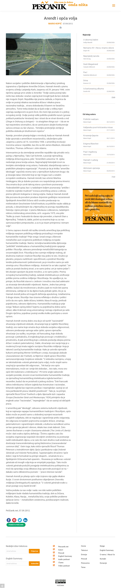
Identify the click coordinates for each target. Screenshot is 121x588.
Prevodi (61, 553)
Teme (83, 567)
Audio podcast (64, 559)
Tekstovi (84, 550)
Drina (85, 80)
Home (83, 546)
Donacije (103, 563)
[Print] (60, 27)
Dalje (113, 97)
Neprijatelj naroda (91, 56)
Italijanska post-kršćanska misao (98, 127)
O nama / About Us (107, 555)
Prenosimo (85, 563)
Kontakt (103, 559)
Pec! (85, 72)
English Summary (14, 558)
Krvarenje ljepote (90, 135)
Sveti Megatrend (90, 64)
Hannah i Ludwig (90, 160)
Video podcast (64, 566)
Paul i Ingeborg (90, 152)
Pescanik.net (63, 547)
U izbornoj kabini (90, 40)
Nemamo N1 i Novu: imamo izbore (98, 48)
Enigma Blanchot (90, 143)
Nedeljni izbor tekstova (16, 546)
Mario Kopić (55, 23)
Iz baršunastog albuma (93, 88)
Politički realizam (91, 119)
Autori (60, 550)
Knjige (102, 546)
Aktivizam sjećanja (91, 168)
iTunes (60, 563)
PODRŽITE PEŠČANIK (16, 525)
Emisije (84, 555)
